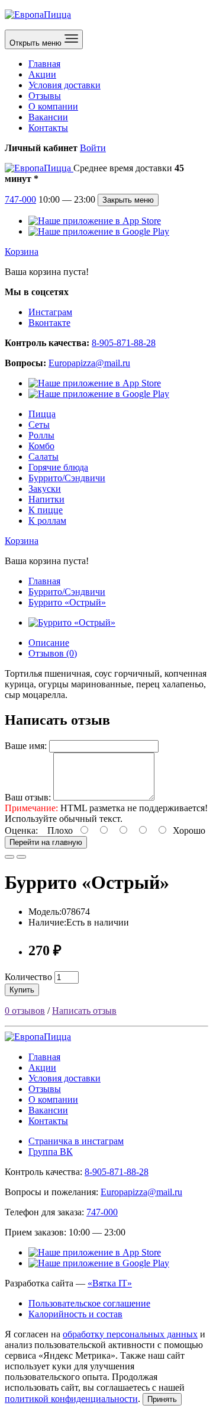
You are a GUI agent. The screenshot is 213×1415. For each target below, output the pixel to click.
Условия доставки (64, 85)
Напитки (46, 499)
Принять (162, 1399)
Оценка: (21, 830)
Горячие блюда (58, 467)
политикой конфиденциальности (71, 1399)
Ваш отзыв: (28, 797)
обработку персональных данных (130, 1334)
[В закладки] (9, 857)
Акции (42, 74)
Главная (44, 64)
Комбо (41, 446)
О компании (53, 106)
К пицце (45, 510)
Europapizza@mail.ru (89, 363)
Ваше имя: (26, 746)
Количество (28, 977)
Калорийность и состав (75, 1314)
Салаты (43, 457)
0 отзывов (25, 1011)
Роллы (41, 435)
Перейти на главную (45, 842)
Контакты (48, 128)
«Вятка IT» (110, 1283)
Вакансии (48, 117)
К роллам (47, 521)
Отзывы (44, 96)
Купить (21, 989)
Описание (48, 643)
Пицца (42, 414)
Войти (93, 148)
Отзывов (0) (52, 653)
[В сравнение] (21, 857)
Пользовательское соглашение (89, 1303)
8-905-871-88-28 (124, 343)
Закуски (44, 489)
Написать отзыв (84, 1011)
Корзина (21, 251)
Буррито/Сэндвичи (66, 478)
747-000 (20, 199)
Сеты (39, 425)
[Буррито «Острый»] (71, 622)
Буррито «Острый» (67, 602)
